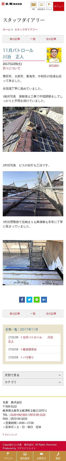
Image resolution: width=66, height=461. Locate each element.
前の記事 (15, 38)
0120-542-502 (18, 414)
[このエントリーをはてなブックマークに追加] (44, 300)
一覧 (33, 38)
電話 (58, 458)
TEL (33, 9)
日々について (11, 68)
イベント (49, 9)
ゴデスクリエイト (26, 448)
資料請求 (41, 9)
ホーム (6, 29)
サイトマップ (11, 435)
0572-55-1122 (37, 414)
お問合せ (41, 458)
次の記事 (51, 38)
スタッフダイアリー (26, 29)
